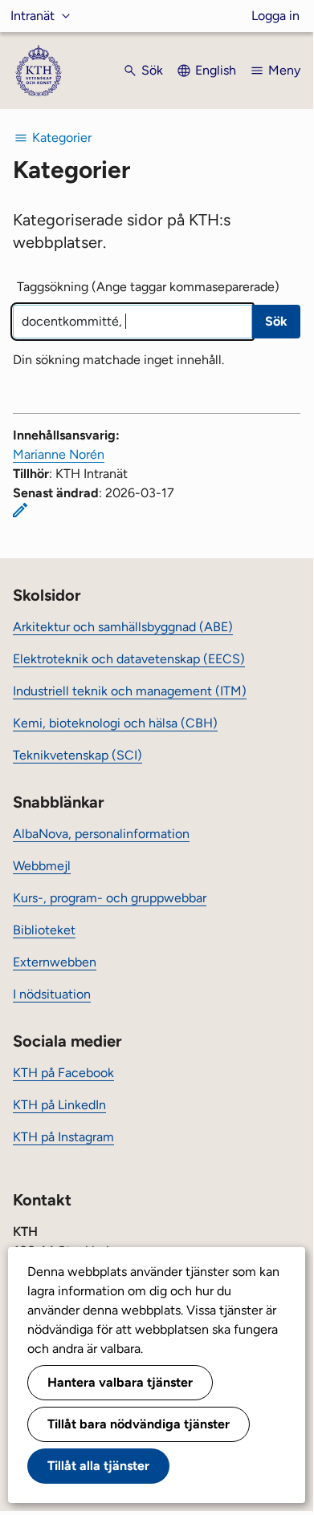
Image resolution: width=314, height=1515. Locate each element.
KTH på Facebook (63, 1072)
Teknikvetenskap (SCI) (77, 755)
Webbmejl (42, 865)
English (215, 70)
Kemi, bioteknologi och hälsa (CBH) (115, 723)
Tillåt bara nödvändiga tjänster (138, 1424)
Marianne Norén (58, 454)
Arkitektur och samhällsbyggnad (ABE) (123, 626)
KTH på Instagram (63, 1136)
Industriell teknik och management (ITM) (130, 691)
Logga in (275, 15)
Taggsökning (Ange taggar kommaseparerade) (148, 286)
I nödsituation (52, 994)
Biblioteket (44, 930)
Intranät (32, 15)
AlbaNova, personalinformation (101, 833)
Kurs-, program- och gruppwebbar (109, 897)
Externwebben (54, 962)
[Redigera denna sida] (20, 510)
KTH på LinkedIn (59, 1104)
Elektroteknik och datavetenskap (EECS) (129, 658)
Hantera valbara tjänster (120, 1382)
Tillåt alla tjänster (98, 1465)
